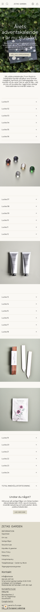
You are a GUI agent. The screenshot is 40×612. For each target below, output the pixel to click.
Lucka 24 (5, 473)
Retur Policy (6, 552)
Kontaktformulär (9, 589)
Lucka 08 (5, 206)
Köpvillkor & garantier (9, 548)
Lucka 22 (5, 459)
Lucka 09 (5, 213)
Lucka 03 (5, 116)
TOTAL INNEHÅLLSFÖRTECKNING (16, 486)
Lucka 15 (5, 311)
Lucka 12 (5, 234)
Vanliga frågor (6, 541)
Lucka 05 (5, 130)
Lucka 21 (5, 452)
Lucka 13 (5, 297)
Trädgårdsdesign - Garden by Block (14, 563)
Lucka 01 (5, 102)
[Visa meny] (3, 4)
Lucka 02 (5, 109)
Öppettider (6, 534)
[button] (5, 606)
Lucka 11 (5, 227)
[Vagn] (37, 4)
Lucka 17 (5, 325)
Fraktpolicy (5, 556)
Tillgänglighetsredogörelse (11, 567)
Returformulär (7, 545)
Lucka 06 (5, 137)
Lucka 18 (5, 332)
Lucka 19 (5, 438)
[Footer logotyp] (12, 526)
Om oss (4, 537)
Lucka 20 (5, 445)
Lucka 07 (5, 199)
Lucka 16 (5, 318)
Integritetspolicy (7, 559)
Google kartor (7, 601)
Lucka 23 (5, 466)
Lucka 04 (5, 123)
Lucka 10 (5, 220)
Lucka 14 (5, 304)
